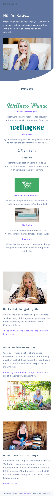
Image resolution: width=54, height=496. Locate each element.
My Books (27, 225)
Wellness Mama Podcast (27, 195)
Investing (27, 239)
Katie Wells (10, 3)
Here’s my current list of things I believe (23, 372)
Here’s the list (10, 483)
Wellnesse (27, 134)
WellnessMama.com (27, 111)
